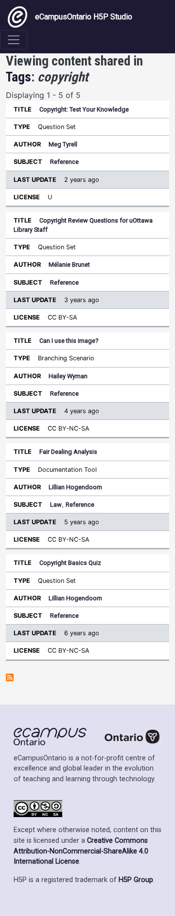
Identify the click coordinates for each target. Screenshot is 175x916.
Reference (64, 161)
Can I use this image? (68, 340)
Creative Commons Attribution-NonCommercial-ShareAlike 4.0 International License (81, 851)
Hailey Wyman (68, 376)
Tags (18, 77)
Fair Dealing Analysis (68, 451)
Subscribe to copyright (10, 677)
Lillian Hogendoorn (75, 487)
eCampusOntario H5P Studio (83, 16)
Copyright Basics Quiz (70, 562)
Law (56, 504)
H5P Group (136, 880)
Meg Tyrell (63, 144)
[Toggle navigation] (13, 39)
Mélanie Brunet (69, 264)
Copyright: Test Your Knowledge (84, 109)
